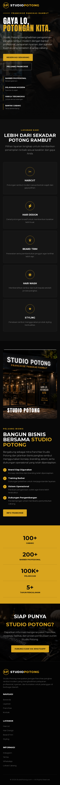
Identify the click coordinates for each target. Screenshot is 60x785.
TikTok (6, 757)
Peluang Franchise (17, 66)
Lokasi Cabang (9, 765)
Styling (6, 739)
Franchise (7, 708)
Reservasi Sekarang (18, 57)
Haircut (6, 726)
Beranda (7, 700)
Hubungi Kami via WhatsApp (30, 649)
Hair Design (8, 730)
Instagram (7, 753)
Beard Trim (8, 735)
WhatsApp (8, 761)
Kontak (6, 712)
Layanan (7, 704)
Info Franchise (15, 513)
